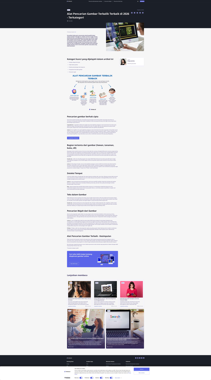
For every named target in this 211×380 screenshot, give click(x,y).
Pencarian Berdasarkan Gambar (95, 1)
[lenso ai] (69, 1)
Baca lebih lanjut (74, 263)
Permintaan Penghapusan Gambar (113, 364)
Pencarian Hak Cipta (118, 1)
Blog (87, 366)
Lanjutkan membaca (71, 280)
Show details (117, 377)
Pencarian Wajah (107, 1)
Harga (68, 364)
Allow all (141, 369)
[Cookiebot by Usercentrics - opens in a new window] (67, 378)
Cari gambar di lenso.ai (73, 138)
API (67, 366)
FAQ (87, 364)
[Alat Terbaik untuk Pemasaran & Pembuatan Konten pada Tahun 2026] (86, 329)
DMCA (107, 366)
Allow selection (142, 372)
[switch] (91, 378)
